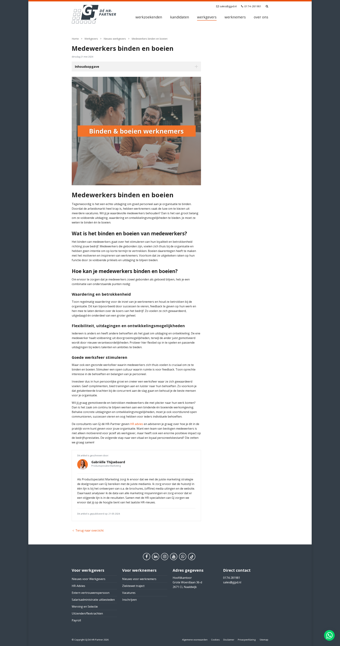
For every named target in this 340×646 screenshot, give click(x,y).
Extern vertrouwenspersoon (90, 593)
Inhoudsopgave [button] (87, 66)
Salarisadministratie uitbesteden (93, 600)
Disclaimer (228, 639)
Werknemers (235, 17)
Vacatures (128, 593)
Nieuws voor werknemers (139, 579)
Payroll (76, 620)
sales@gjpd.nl (228, 6)
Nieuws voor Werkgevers (88, 579)
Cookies (215, 639)
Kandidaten (179, 17)
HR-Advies (78, 586)
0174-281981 (252, 6)
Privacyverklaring (247, 639)
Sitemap (264, 639)
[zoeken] (267, 6)
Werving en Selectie (85, 606)
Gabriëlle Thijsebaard (108, 462)
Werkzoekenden (148, 17)
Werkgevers (207, 17)
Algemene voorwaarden (195, 639)
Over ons (261, 17)
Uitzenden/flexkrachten (87, 613)
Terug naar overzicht (89, 530)
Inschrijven (129, 600)
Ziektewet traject (133, 586)
